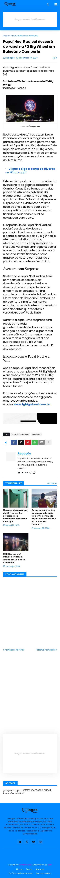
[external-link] (34, 473)
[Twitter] (21, 442)
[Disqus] (30, 690)
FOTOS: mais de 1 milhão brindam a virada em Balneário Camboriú (14, 558)
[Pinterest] (28, 442)
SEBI (50, 864)
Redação (24, 453)
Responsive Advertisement (30, 19)
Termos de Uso (43, 873)
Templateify (25, 864)
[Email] (41, 442)
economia (36, 434)
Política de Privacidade (20, 873)
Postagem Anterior (14, 649)
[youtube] (26, 473)
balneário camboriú (28, 35)
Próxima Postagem (45, 649)
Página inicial (9, 35)
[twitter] (23, 473)
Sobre (29, 869)
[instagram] (30, 473)
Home (19, 869)
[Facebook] (14, 442)
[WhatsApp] (35, 442)
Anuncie (40, 869)
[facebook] (19, 473)
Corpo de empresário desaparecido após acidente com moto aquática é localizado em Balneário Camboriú (44, 517)
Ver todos (52, 483)
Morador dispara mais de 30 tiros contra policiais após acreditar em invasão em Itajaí (15, 516)
